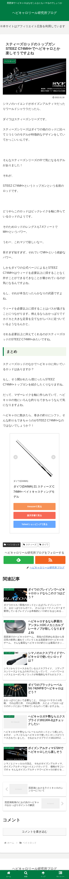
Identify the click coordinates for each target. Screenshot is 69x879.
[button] (62, 623)
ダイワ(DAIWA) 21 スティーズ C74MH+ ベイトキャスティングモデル (33, 491)
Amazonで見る (34, 506)
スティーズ (31, 544)
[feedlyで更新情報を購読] (19, 560)
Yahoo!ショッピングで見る (35, 524)
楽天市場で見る (34, 515)
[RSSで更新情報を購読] (50, 560)
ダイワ (45, 544)
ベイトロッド (13, 544)
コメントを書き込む (34, 831)
